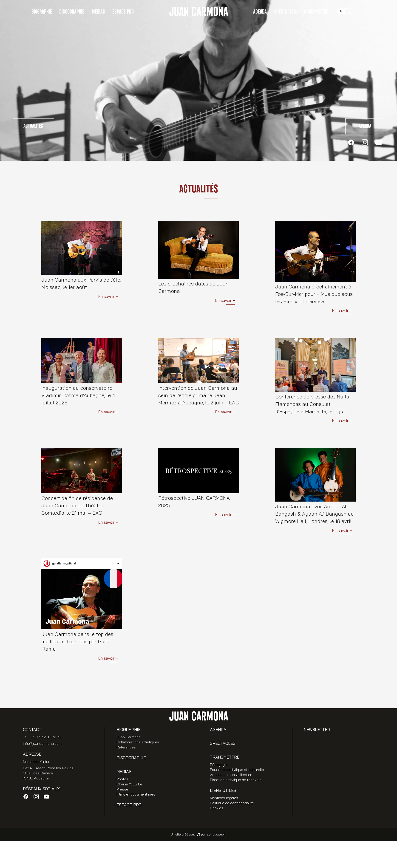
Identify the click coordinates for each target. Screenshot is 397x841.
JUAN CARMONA (198, 12)
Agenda (260, 12)
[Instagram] (365, 142)
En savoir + (108, 296)
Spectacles (285, 12)
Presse (122, 789)
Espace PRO (123, 12)
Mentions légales (224, 798)
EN (348, 11)
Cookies (216, 808)
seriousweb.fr (217, 834)
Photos (122, 779)
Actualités (33, 126)
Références (126, 747)
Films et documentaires (135, 794)
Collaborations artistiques (137, 742)
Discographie (71, 12)
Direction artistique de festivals (235, 779)
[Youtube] (378, 142)
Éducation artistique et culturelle (237, 769)
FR (340, 11)
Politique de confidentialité (232, 803)
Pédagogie (218, 764)
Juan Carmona (128, 737)
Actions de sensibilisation (231, 774)
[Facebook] (351, 142)
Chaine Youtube (129, 784)
